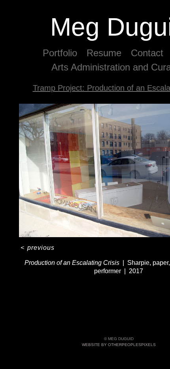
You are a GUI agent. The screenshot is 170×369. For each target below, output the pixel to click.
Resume (105, 53)
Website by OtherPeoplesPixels (119, 344)
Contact (147, 53)
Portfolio (62, 53)
